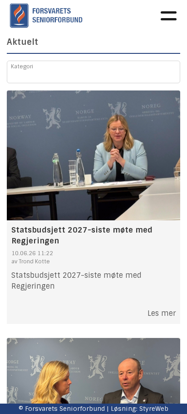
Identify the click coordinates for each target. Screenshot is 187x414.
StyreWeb (153, 408)
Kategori (22, 66)
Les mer (162, 313)
